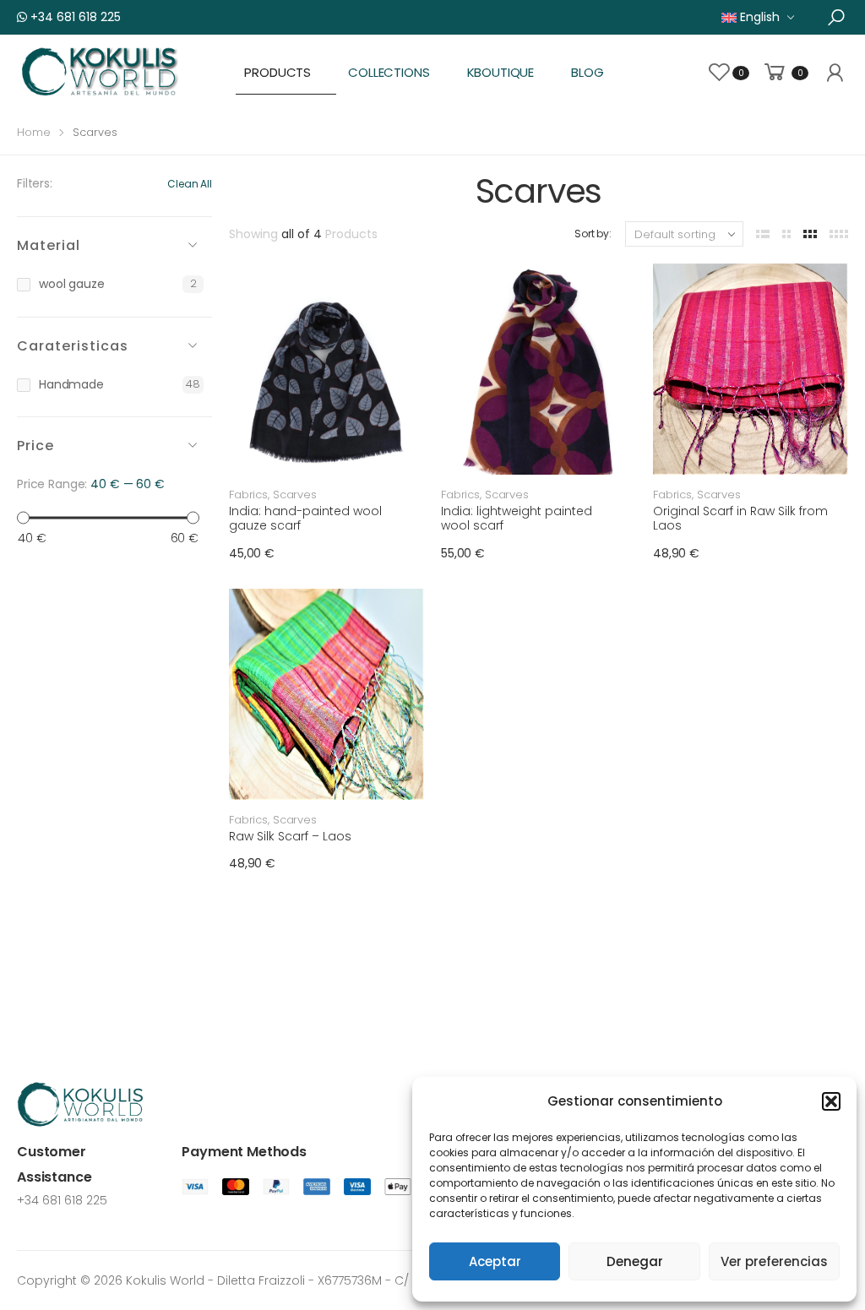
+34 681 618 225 (74, 16)
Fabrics (248, 494)
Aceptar (495, 1261)
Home (34, 132)
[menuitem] (758, 17)
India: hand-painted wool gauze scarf (305, 519)
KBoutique (501, 72)
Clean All (189, 184)
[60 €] (193, 518)
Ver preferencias (774, 1261)
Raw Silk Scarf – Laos (290, 836)
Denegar (635, 1261)
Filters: (34, 183)
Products (277, 72)
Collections (388, 72)
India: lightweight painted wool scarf (516, 519)
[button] (831, 1101)
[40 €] (23, 518)
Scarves (295, 494)
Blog (587, 72)
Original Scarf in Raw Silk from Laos (740, 519)
